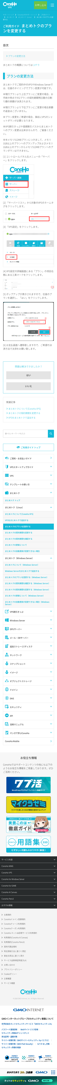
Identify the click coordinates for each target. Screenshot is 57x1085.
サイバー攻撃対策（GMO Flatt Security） (18, 1044)
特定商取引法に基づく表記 (15, 951)
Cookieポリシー (10, 974)
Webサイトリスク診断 (29, 1029)
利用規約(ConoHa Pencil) (14, 942)
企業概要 (7, 978)
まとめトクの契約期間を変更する (24, 413)
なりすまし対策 (43, 1044)
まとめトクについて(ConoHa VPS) (24, 408)
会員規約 (7, 914)
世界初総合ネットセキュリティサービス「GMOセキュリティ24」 (27, 1024)
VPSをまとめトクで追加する (22, 417)
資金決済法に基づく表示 (14, 955)
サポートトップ (8, 15)
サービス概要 (9, 983)
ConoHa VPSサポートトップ (27, 15)
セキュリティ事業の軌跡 (11, 1047)
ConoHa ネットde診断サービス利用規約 (20, 933)
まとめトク (10, 17)
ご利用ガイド (45, 15)
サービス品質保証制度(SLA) (15, 960)
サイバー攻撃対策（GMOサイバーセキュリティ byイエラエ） (26, 1040)
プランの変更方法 (16, 55)
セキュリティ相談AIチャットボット (15, 1033)
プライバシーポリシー (13, 969)
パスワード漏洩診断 (9, 1029)
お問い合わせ (9, 965)
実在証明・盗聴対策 (9, 1036)
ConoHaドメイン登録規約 (14, 919)
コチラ (36, 65)
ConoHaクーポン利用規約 (14, 928)
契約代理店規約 (10, 946)
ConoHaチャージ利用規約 (14, 924)
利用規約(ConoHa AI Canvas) (16, 937)
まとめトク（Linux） (25, 17)
